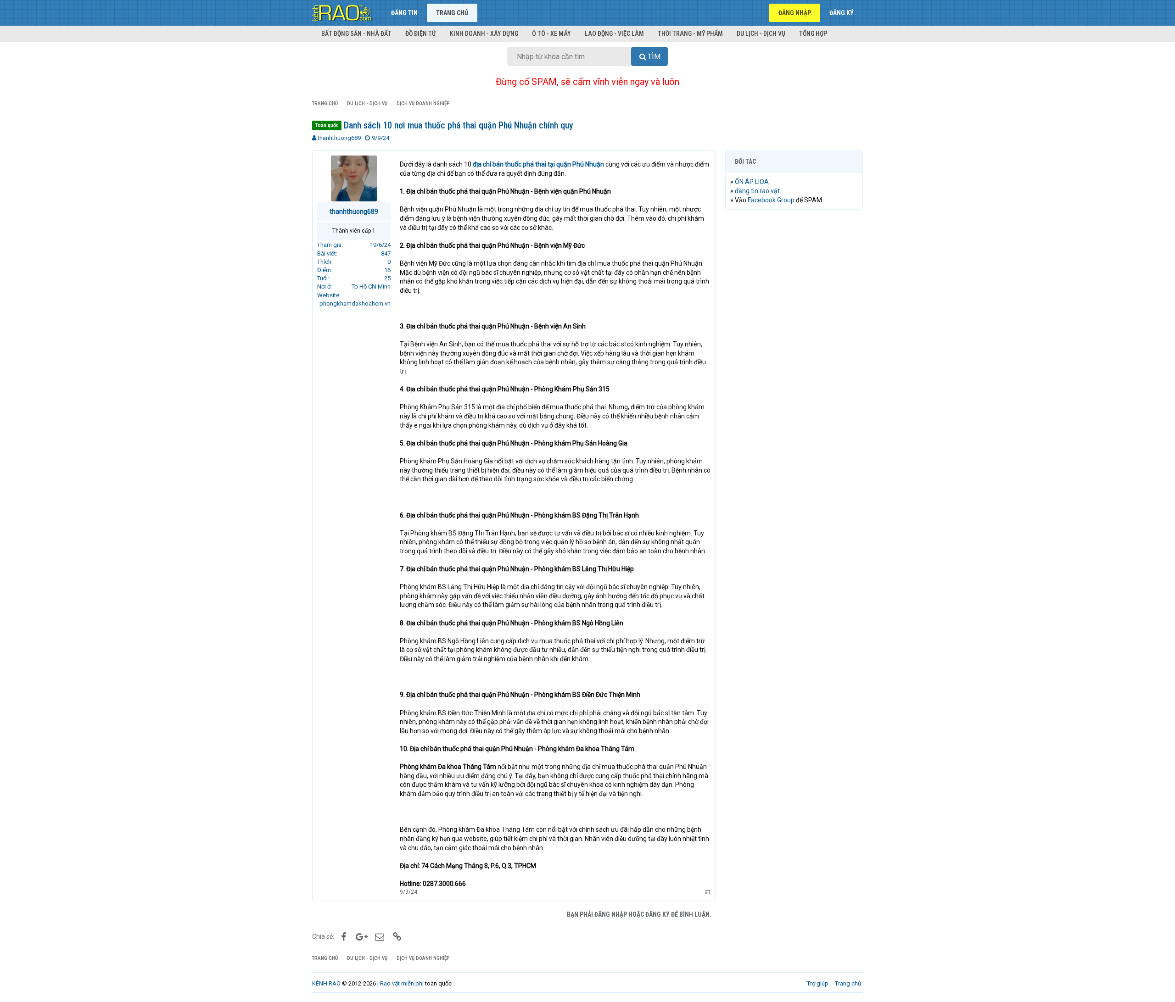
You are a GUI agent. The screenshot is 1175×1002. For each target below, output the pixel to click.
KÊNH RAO (326, 983)
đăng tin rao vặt (757, 191)
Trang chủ (452, 13)
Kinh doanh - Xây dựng (484, 33)
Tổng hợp (813, 33)
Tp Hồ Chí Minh (371, 286)
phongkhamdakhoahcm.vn (355, 303)
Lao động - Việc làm (614, 33)
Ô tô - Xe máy (551, 33)
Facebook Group (771, 200)
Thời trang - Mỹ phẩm (690, 33)
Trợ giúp (817, 983)
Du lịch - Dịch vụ (761, 33)
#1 (708, 892)
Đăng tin (404, 13)
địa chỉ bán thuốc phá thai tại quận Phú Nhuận (538, 164)
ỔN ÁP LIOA (752, 181)
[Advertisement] (794, 356)
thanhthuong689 (339, 137)
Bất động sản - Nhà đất (356, 33)
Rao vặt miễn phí (402, 983)
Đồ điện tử (420, 33)
